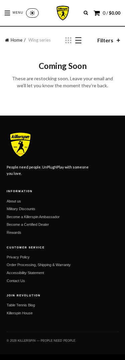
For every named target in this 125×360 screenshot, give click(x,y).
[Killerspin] (62, 13)
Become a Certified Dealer (28, 224)
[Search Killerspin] (85, 13)
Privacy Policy (18, 257)
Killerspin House (20, 313)
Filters (105, 40)
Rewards (14, 232)
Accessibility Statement (25, 273)
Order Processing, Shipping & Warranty (39, 265)
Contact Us (16, 281)
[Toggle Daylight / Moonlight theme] (32, 13)
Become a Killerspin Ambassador (33, 217)
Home (16, 40)
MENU (18, 12)
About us (14, 201)
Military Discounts (21, 209)
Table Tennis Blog (21, 305)
